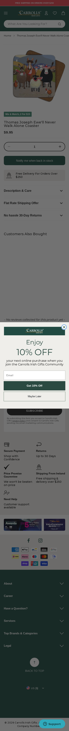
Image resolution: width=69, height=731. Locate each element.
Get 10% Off (34, 385)
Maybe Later (34, 396)
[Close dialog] (64, 327)
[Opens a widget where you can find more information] (52, 724)
